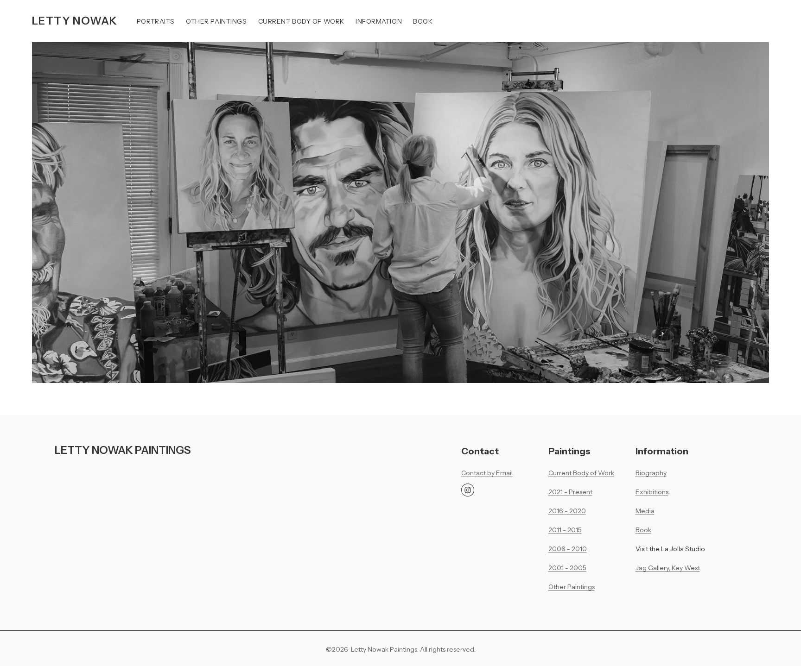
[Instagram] (467, 490)
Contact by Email (487, 473)
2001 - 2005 (567, 568)
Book (422, 21)
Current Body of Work (301, 21)
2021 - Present (570, 492)
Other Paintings (216, 21)
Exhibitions (652, 492)
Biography (651, 473)
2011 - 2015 (565, 530)
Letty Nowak (74, 20)
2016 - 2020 (567, 511)
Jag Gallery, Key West (668, 568)
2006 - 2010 (567, 549)
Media (645, 511)
